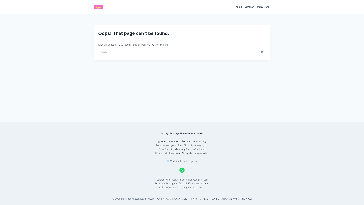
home (239, 7)
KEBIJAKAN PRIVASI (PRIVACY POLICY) (168, 199)
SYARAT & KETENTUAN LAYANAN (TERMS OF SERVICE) (221, 199)
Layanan (249, 7)
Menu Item (263, 7)
